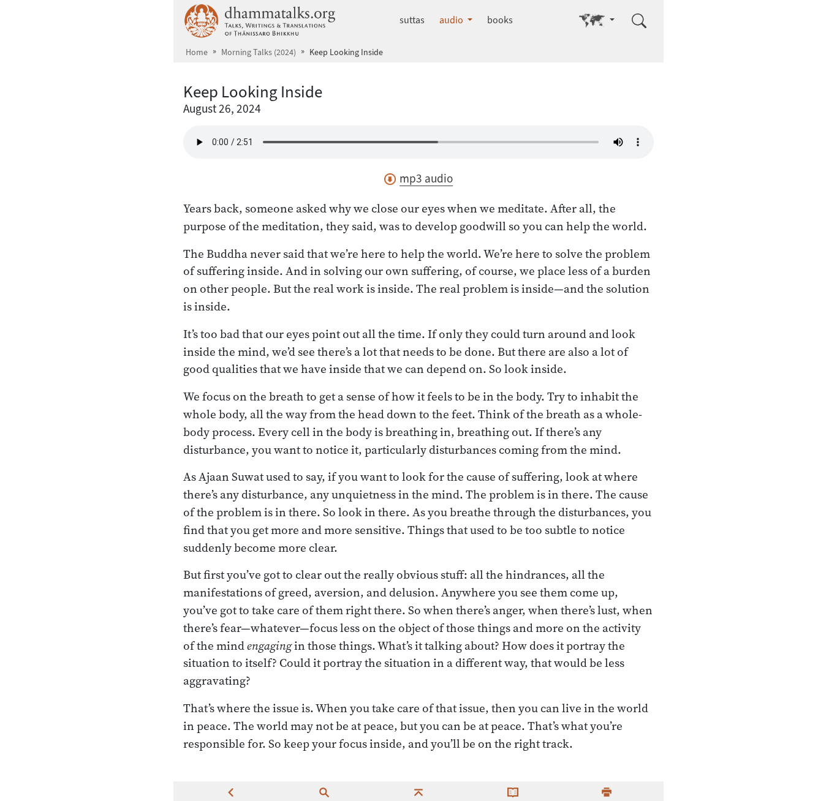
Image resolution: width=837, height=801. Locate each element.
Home (197, 52)
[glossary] (512, 791)
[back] (230, 791)
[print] (606, 791)
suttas (412, 19)
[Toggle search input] (639, 20)
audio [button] (452, 19)
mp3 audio (426, 178)
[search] (324, 791)
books (500, 19)
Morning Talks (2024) (258, 52)
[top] (418, 791)
